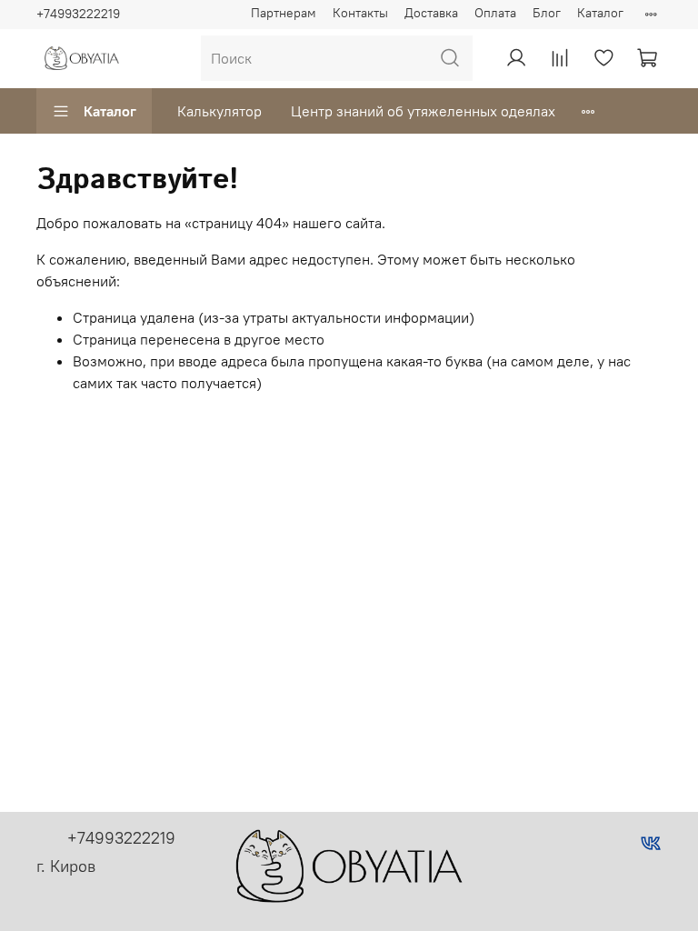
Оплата (495, 13)
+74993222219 (78, 13)
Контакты (360, 13)
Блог (547, 13)
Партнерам (283, 13)
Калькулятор (219, 111)
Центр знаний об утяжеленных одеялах (423, 111)
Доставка (431, 13)
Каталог (600, 13)
